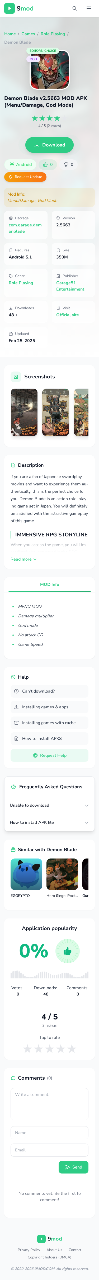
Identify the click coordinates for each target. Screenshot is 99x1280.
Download (53, 145)
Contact (75, 1249)
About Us (54, 1249)
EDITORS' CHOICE (43, 51)
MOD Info (49, 584)
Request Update (28, 176)
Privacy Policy (29, 1249)
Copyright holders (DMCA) (49, 1257)
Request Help (53, 755)
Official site (67, 315)
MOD (33, 59)
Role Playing (21, 283)
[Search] (74, 8)
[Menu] (89, 8)
